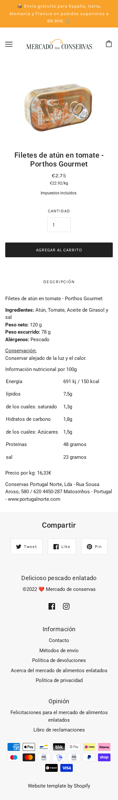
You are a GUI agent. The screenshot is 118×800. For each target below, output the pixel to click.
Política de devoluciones (59, 660)
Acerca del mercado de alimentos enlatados (59, 670)
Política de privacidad (59, 680)
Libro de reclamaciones (59, 730)
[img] (52, 606)
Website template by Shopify (59, 786)
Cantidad (59, 210)
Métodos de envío (59, 651)
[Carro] (110, 44)
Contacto (59, 640)
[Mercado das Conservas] (59, 44)
